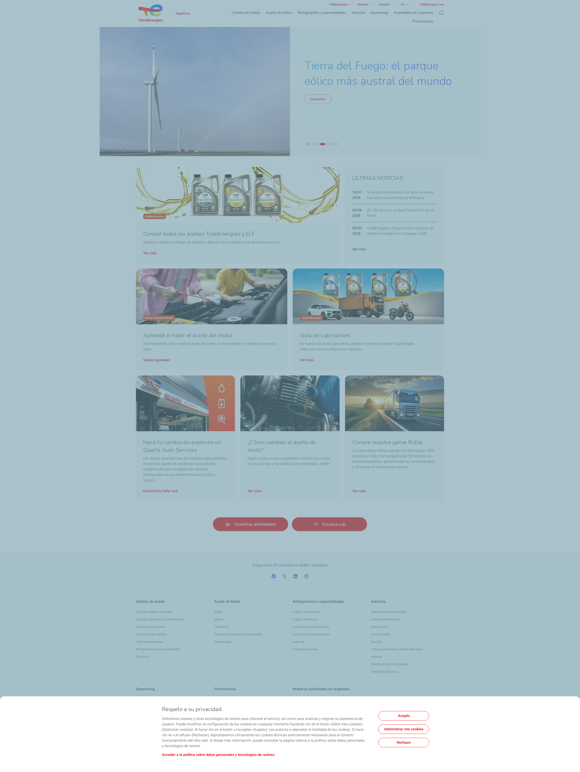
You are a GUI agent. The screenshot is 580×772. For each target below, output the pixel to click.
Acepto (404, 716)
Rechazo (404, 742)
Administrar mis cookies (403, 729)
